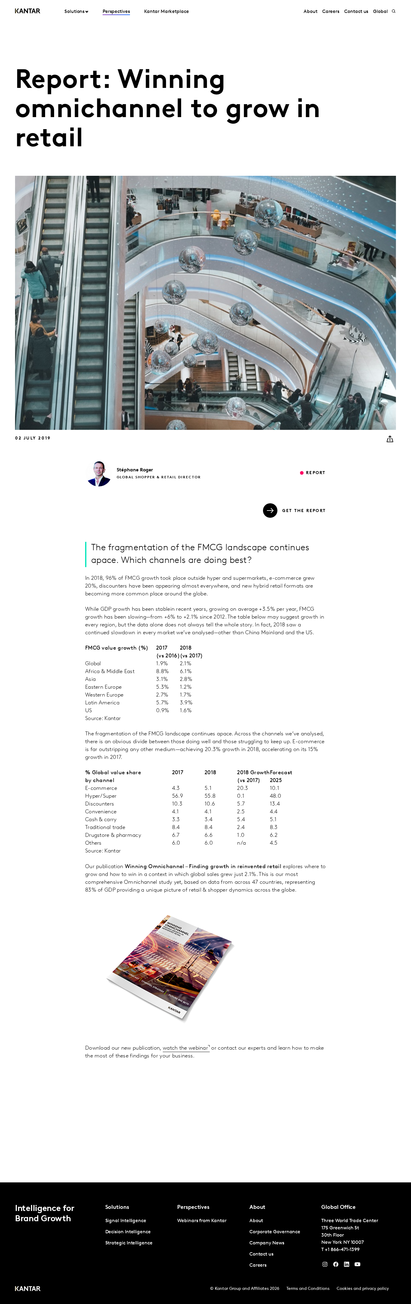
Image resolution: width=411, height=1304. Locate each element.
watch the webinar (185, 1048)
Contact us (356, 11)
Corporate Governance (274, 1232)
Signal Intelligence (125, 1221)
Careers (330, 11)
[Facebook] (335, 1266)
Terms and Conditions (307, 1289)
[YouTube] (346, 1266)
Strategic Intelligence (129, 1243)
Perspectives (116, 11)
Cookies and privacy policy (363, 1289)
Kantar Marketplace (166, 11)
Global (380, 11)
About (310, 11)
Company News (266, 1243)
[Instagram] (325, 1266)
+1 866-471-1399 (342, 1249)
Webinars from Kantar (201, 1221)
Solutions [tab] (74, 11)
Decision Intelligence (128, 1232)
